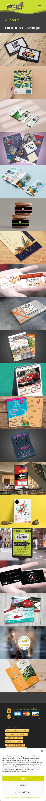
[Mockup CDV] (23, 65)
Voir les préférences (23, 792)
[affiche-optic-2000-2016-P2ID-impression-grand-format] (23, 494)
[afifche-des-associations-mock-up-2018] (23, 527)
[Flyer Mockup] (23, 164)
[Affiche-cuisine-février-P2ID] (23, 560)
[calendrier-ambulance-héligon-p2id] (23, 395)
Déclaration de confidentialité (30, 798)
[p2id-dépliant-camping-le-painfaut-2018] (23, 691)
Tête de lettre (14, 741)
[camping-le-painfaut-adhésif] (23, 659)
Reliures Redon (14, 738)
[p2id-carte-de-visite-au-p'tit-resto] (23, 296)
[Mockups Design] (23, 131)
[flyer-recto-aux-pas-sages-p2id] (23, 461)
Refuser (23, 785)
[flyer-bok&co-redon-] (23, 362)
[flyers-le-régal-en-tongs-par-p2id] (23, 428)
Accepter (23, 778)
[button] (42, 751)
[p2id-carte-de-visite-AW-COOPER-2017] (23, 593)
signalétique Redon (16, 734)
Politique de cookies (12, 798)
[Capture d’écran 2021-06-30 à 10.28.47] (23, 98)
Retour (13, 20)
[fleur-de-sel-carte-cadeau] (23, 263)
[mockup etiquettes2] (23, 230)
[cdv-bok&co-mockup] (23, 329)
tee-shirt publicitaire (17, 731)
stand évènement (15, 745)
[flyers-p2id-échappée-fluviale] (23, 626)
